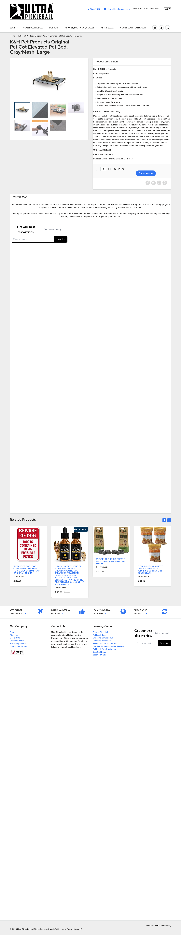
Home (12, 36)
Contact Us (15, 638)
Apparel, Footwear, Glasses (79, 28)
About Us (14, 635)
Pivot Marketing (164, 926)
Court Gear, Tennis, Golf (133, 28)
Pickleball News (17, 641)
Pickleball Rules (99, 635)
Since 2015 (95, 9)
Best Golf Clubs (99, 655)
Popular (53, 28)
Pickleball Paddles (33, 28)
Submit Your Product (19, 646)
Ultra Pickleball (23, 929)
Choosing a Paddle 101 (103, 638)
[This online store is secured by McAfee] (17, 652)
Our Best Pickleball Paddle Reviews (108, 646)
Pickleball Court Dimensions (105, 644)
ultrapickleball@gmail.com (118, 9)
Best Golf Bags (99, 652)
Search (13, 632)
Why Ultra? (20, 197)
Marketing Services (18, 644)
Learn (13, 28)
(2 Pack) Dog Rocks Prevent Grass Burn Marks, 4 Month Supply (69, 561)
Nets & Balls (107, 28)
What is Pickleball (100, 632)
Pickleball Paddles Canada (104, 649)
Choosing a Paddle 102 (103, 641)
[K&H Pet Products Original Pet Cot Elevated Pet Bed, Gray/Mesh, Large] (49, 81)
